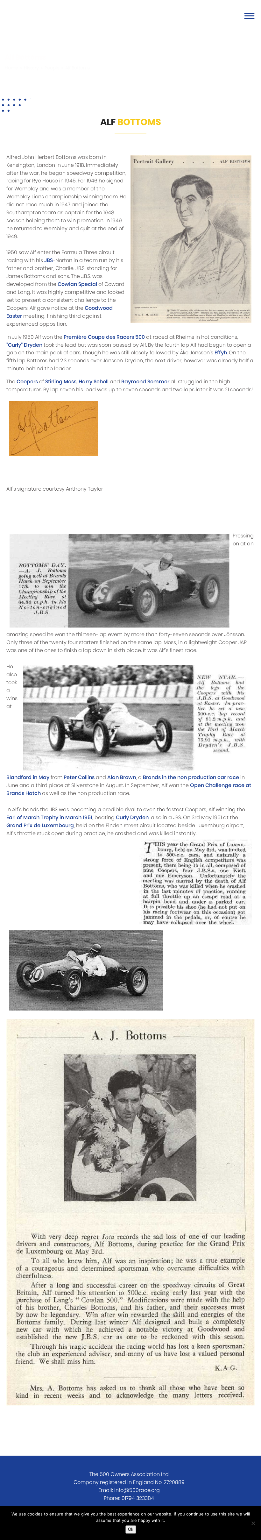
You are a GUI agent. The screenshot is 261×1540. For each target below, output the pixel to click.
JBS (48, 260)
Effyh (221, 352)
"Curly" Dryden (24, 345)
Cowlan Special (77, 284)
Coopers (27, 381)
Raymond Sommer (145, 381)
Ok (130, 1529)
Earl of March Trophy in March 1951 (49, 817)
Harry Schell (94, 381)
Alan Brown (121, 777)
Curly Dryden (132, 817)
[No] (253, 1523)
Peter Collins (79, 777)
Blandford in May (27, 777)
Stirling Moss (60, 381)
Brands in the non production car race (191, 777)
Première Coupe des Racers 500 (104, 337)
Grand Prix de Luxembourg (40, 825)
